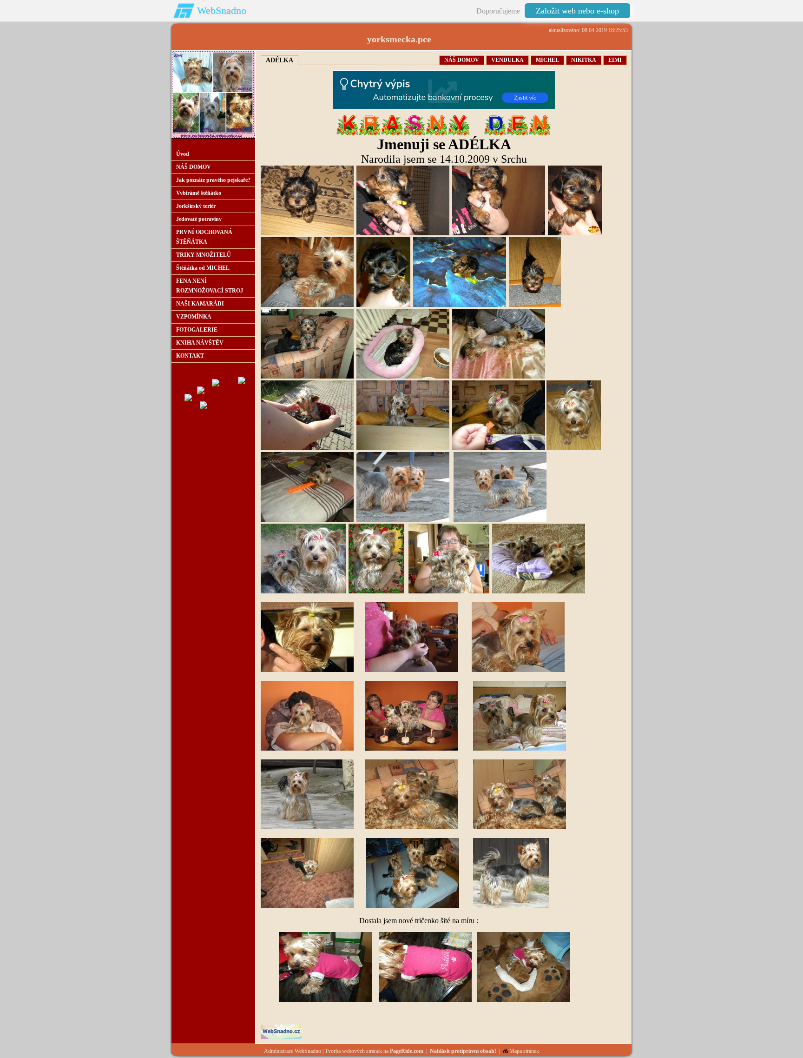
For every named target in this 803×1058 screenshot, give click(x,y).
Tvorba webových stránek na (374, 1051)
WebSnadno (221, 10)
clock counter (196, 382)
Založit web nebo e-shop (577, 10)
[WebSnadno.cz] (281, 1037)
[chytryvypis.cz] (444, 89)
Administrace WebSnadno (292, 1051)
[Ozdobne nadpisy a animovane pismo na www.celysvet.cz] (443, 134)
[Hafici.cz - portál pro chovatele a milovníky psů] (213, 404)
